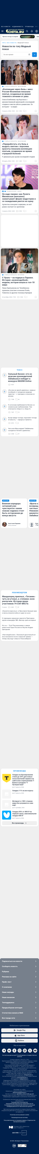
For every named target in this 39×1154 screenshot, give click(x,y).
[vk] (9, 1051)
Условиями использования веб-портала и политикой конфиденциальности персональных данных (19, 1105)
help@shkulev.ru (24, 1079)
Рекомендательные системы (19, 1117)
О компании (7, 987)
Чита (4, 42)
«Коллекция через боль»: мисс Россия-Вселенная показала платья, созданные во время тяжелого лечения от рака (17, 93)
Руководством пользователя (19, 1102)
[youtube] (35, 1051)
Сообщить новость (10, 966)
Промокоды (29, 26)
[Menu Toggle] (2, 31)
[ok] (14, 1051)
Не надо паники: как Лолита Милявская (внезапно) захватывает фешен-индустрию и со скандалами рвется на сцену (19, 197)
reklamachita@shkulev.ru (19, 1092)
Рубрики (5, 972)
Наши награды (8, 992)
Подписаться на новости (12, 961)
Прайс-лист (7, 982)
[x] (30, 1051)
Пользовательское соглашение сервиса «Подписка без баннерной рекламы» (19, 1121)
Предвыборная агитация (12, 1008)
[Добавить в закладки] (35, 111)
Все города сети (8, 1018)
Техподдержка (8, 1003)
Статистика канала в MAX (12, 1013)
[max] (25, 1051)
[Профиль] (36, 31)
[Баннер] (27, 36)
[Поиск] (27, 31)
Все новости (5, 26)
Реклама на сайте (9, 977)
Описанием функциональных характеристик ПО (19, 1103)
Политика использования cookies (19, 1114)
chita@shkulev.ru (28, 1075)
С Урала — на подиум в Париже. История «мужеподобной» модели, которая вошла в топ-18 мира (18, 281)
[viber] (20, 1051)
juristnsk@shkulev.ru (22, 1077)
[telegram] (4, 1051)
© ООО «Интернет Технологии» (19, 1141)
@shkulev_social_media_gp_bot (25, 1094)
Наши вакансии (8, 997)
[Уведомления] (31, 31)
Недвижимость (17, 26)
